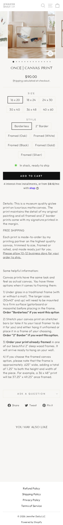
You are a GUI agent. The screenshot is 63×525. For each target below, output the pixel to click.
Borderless (22, 126)
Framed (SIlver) (31, 154)
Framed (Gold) (45, 145)
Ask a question (31, 393)
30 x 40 (14, 109)
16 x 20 (15, 100)
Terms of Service (31, 506)
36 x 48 (31, 109)
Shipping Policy (31, 494)
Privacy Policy (31, 500)
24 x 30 (47, 100)
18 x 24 (31, 100)
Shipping (18, 80)
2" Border (42, 126)
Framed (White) (44, 135)
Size (31, 93)
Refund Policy (31, 488)
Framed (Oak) (17, 135)
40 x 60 (48, 109)
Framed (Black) (18, 145)
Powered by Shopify (31, 522)
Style (31, 119)
